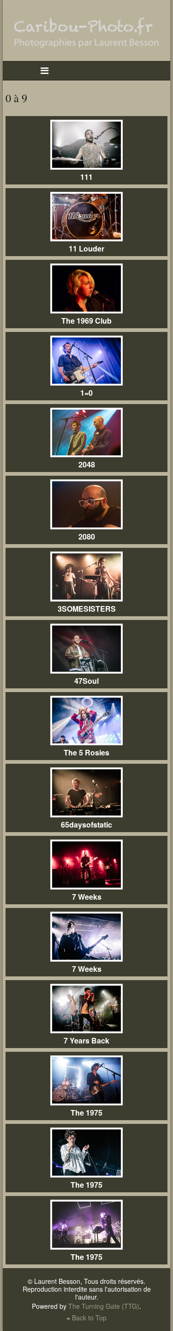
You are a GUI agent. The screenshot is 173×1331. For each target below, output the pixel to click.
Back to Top (88, 1317)
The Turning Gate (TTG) (103, 1306)
